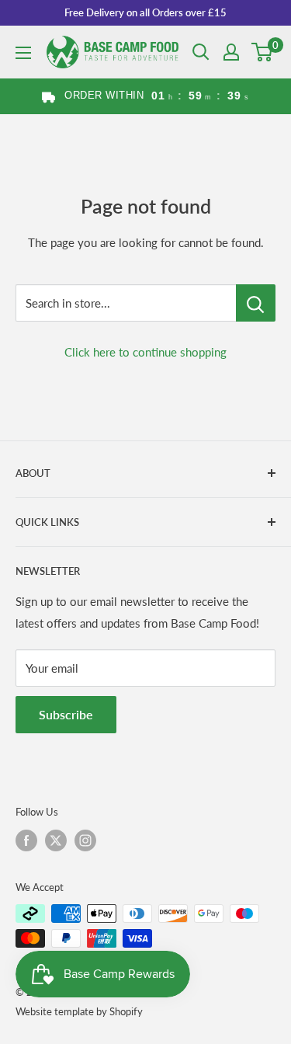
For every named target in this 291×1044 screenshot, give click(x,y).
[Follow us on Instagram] (85, 840)
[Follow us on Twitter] (56, 840)
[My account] (231, 52)
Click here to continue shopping (145, 352)
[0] (262, 52)
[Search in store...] (255, 303)
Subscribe (66, 714)
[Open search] (201, 52)
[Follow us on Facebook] (26, 840)
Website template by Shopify (79, 1011)
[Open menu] (23, 53)
